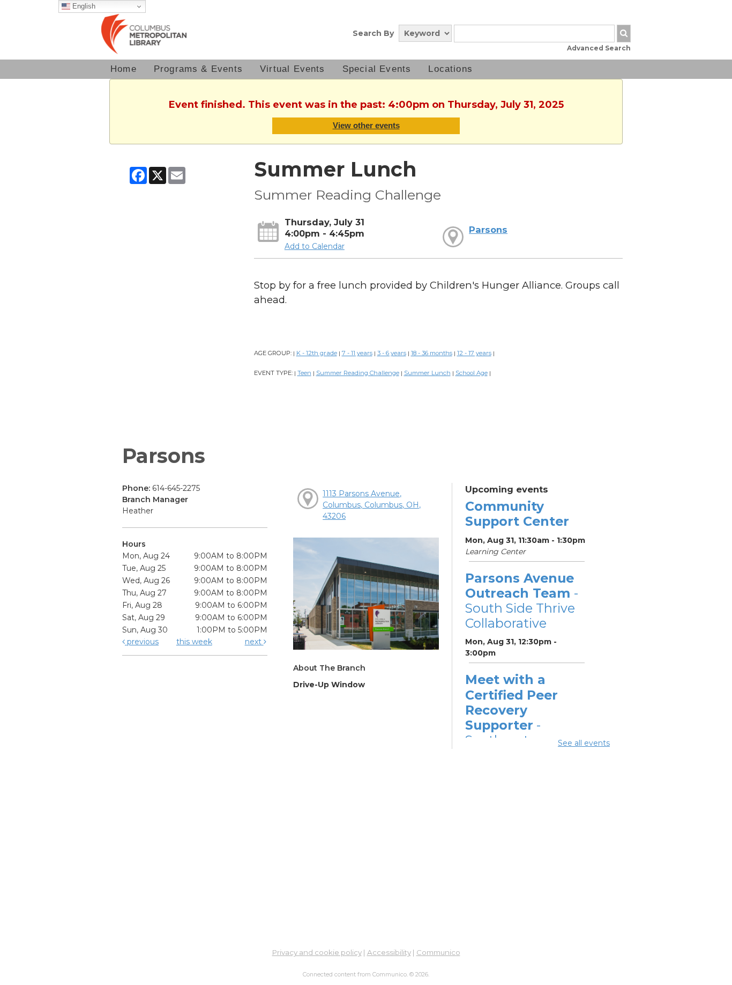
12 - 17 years (474, 353)
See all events (584, 743)
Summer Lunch (427, 373)
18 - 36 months (431, 353)
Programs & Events (198, 69)
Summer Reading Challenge (357, 373)
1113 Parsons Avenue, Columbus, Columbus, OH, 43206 (372, 505)
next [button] (254, 641)
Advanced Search (599, 48)
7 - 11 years (357, 353)
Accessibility (389, 952)
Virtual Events (292, 69)
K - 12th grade (316, 353)
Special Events (377, 69)
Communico (438, 952)
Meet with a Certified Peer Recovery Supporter (511, 717)
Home (123, 69)
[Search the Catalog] (624, 33)
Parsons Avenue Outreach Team (521, 600)
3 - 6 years (391, 353)
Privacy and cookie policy (317, 952)
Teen (304, 373)
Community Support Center (517, 513)
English (82, 6)
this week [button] (194, 641)
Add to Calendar (315, 246)
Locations (450, 69)
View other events (366, 125)
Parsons (488, 229)
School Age (471, 373)
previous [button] (142, 641)
